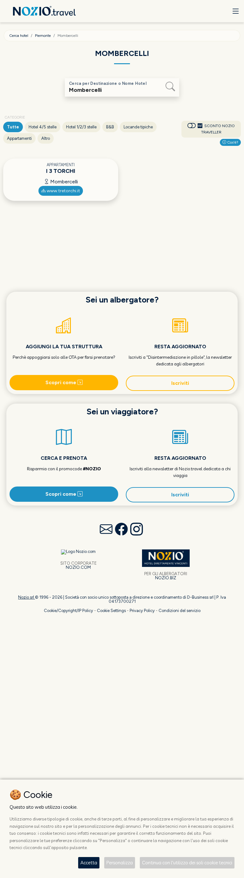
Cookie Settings (111, 610)
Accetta (88, 863)
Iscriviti (180, 383)
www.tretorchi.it (63, 191)
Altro (45, 138)
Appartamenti (19, 138)
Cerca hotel (18, 35)
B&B (110, 127)
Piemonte (43, 35)
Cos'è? (232, 142)
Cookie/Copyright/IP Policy (68, 610)
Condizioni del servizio (179, 610)
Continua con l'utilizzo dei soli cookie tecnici (187, 863)
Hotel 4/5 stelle (43, 127)
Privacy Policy (142, 610)
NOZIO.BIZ (165, 577)
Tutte (13, 127)
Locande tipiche (138, 127)
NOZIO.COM (78, 567)
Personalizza (119, 863)
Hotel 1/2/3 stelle (81, 127)
